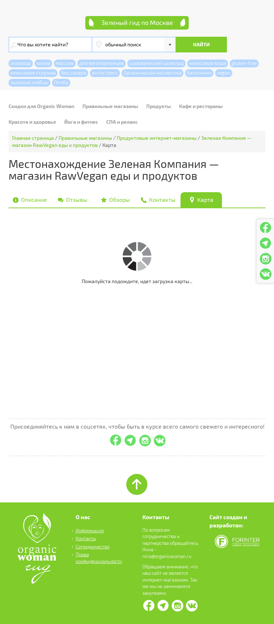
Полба (61, 82)
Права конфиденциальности (99, 558)
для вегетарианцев (101, 63)
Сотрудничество (93, 546)
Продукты (158, 106)
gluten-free (244, 63)
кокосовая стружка (33, 73)
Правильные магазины (110, 106)
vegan (223, 73)
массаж (65, 63)
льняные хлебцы (29, 82)
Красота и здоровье (32, 122)
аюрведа (20, 63)
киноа (43, 63)
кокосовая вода (207, 63)
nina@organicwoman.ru (166, 556)
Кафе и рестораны (201, 106)
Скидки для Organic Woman (41, 106)
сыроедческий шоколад (156, 63)
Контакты (86, 538)
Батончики (199, 73)
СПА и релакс (122, 122)
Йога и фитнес (81, 122)
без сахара (73, 73)
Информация (90, 530)
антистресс (105, 73)
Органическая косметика (152, 73)
